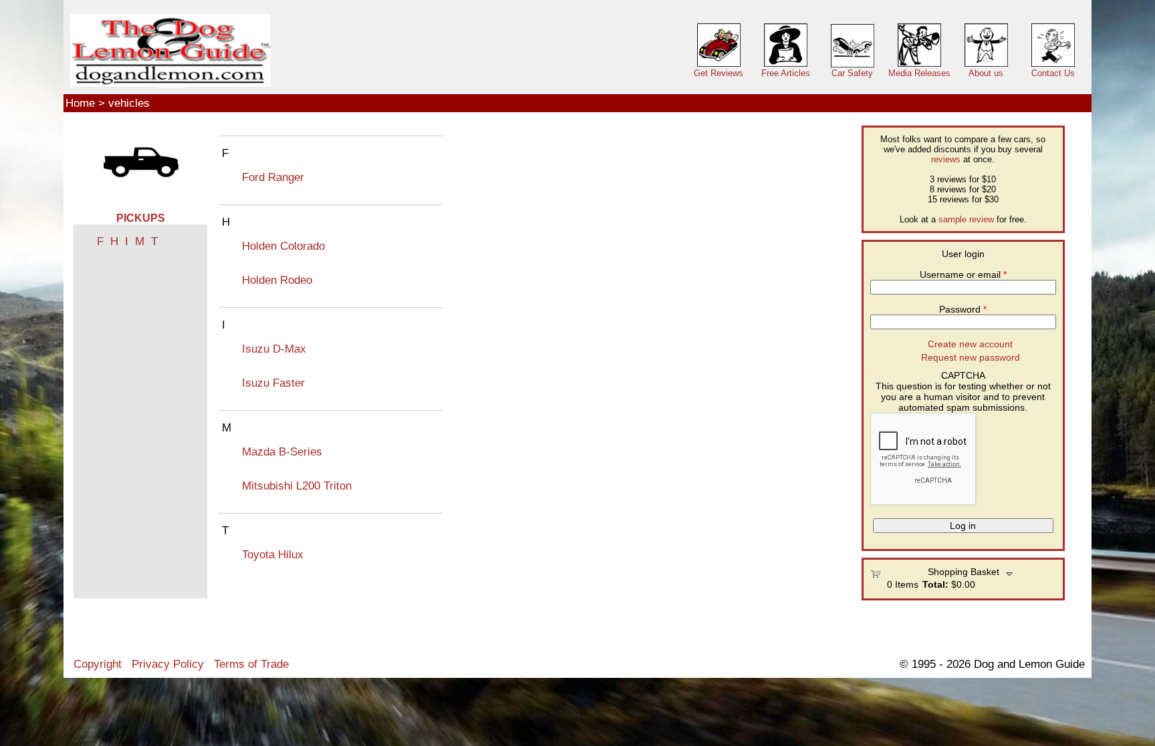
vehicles (129, 103)
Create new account (970, 344)
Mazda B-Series (282, 451)
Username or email (963, 274)
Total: (935, 584)
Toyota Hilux (272, 554)
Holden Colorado (283, 245)
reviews (945, 159)
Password (963, 309)
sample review (966, 219)
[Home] (170, 51)
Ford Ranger (273, 177)
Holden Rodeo (277, 280)
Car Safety (852, 73)
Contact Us (1053, 73)
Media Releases (919, 73)
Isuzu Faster (273, 382)
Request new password (970, 357)
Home (80, 103)
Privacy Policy (168, 664)
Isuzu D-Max (274, 348)
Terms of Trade (251, 664)
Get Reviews (718, 73)
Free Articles (785, 73)
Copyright (98, 664)
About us (986, 73)
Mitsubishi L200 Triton (297, 485)
